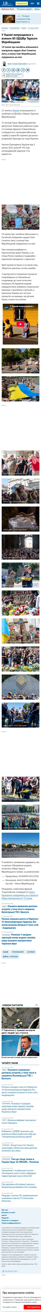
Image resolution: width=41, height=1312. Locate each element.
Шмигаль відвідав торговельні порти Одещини (19, 1121)
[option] (20, 18)
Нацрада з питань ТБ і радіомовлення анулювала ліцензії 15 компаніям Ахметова (19, 1198)
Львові (16, 110)
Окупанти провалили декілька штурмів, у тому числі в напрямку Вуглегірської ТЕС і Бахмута (19, 909)
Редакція (5, 1218)
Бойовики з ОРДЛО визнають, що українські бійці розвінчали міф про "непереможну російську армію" (19, 1134)
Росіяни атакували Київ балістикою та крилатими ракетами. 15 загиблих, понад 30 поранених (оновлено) (26, 23)
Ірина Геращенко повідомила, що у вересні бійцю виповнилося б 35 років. (20, 895)
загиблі (31, 952)
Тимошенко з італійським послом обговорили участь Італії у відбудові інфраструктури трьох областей (19, 1173)
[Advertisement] (20, 181)
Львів (5, 952)
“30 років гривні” (24, 9)
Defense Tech (8, 9)
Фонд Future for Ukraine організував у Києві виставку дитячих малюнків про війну (19, 1148)
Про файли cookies (10, 1307)
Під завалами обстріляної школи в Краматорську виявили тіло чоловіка (19, 1185)
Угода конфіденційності (11, 1223)
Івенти (4, 1215)
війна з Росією (10, 956)
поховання (18, 952)
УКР (32, 3)
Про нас (5, 1210)
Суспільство (14, 28)
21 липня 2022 (33, 28)
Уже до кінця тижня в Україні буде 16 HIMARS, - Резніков (20, 1160)
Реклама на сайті (8, 1212)
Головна (5, 28)
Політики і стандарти (10, 1220)
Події (24, 28)
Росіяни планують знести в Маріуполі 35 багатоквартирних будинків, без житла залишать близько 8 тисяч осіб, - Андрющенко (20, 923)
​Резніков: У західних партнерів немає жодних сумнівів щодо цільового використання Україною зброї (18, 939)
